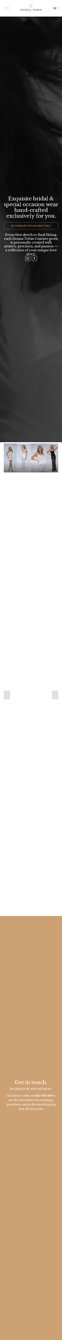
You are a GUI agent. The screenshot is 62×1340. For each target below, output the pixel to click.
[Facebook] (34, 258)
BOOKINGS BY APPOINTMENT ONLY (31, 226)
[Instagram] (27, 258)
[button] (7, 695)
